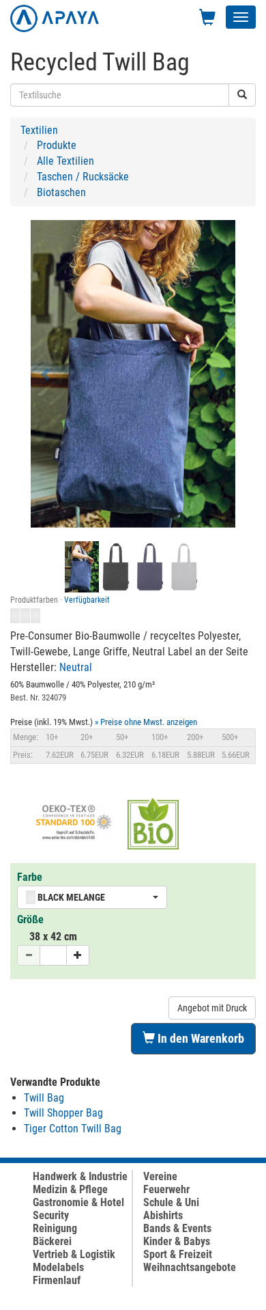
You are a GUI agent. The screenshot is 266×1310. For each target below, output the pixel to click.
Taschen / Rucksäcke (83, 176)
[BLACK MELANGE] (116, 566)
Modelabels (58, 1267)
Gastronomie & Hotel (78, 1202)
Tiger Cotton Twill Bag (72, 1128)
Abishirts (163, 1215)
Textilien (39, 130)
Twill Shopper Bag (63, 1112)
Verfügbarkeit (87, 600)
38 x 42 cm (53, 936)
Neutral (75, 667)
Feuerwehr (166, 1189)
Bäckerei (52, 1241)
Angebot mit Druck (212, 1007)
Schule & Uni (171, 1202)
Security (51, 1215)
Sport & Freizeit (177, 1254)
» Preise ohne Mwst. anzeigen (146, 722)
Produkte (56, 145)
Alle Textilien (65, 160)
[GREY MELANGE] (184, 566)
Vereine (160, 1176)
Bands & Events (177, 1228)
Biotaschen (61, 192)
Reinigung (55, 1228)
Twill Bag (44, 1097)
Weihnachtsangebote (189, 1267)
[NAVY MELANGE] (150, 566)
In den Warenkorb (199, 1038)
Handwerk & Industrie (80, 1176)
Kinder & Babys (176, 1241)
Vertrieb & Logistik (74, 1254)
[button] (46, 374)
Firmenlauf (56, 1280)
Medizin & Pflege (70, 1189)
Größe (30, 919)
